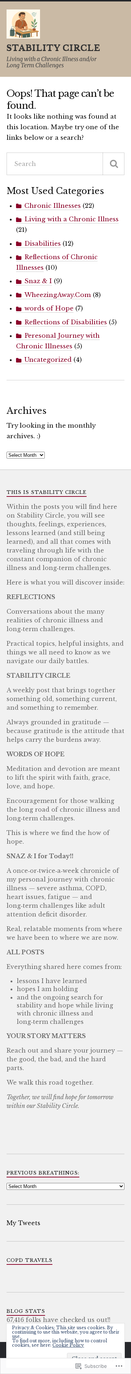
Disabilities (42, 244)
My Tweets (23, 1223)
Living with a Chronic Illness (71, 219)
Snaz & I (38, 281)
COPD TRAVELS (29, 1260)
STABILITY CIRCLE (53, 48)
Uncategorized (48, 360)
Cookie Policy (68, 1345)
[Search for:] (65, 164)
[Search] (113, 164)
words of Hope (49, 308)
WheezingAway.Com (57, 295)
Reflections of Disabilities (65, 322)
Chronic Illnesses (52, 206)
